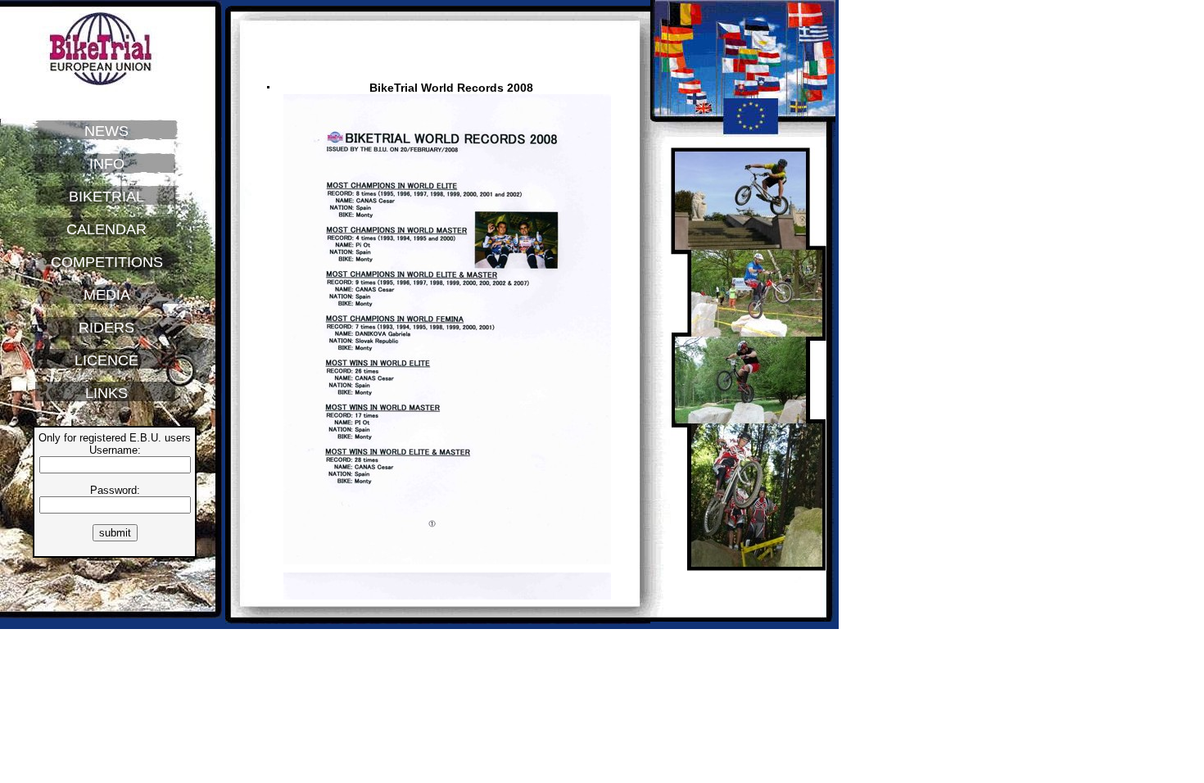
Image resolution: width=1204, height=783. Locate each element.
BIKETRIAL (106, 196)
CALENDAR (106, 229)
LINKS (106, 393)
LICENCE (106, 360)
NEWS (106, 131)
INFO (106, 164)
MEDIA (107, 295)
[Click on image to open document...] (451, 568)
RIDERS (106, 327)
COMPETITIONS (107, 262)
